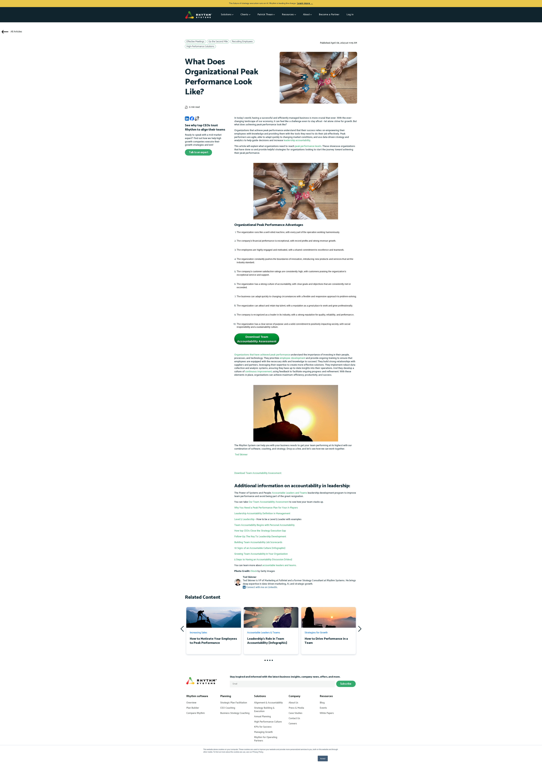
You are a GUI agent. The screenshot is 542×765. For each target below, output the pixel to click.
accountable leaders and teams (279, 565)
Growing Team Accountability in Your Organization (261, 554)
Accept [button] (322, 758)
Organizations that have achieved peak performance (262, 355)
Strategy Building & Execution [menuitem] (264, 709)
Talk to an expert (198, 152)
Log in (350, 15)
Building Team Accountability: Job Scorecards (258, 542)
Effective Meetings (195, 41)
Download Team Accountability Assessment (256, 339)
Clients (244, 15)
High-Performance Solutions (200, 46)
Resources (288, 15)
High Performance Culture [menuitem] (268, 722)
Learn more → (305, 3)
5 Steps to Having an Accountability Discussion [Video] (263, 560)
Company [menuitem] (294, 696)
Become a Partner (329, 15)
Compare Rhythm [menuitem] (195, 713)
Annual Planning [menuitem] (262, 716)
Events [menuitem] (323, 708)
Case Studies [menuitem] (295, 713)
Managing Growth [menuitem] (263, 732)
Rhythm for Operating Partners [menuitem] (265, 739)
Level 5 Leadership (244, 519)
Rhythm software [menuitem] (197, 696)
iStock (254, 571)
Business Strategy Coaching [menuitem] (235, 713)
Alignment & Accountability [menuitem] (268, 703)
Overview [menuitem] (191, 703)
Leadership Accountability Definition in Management (262, 514)
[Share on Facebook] (192, 119)
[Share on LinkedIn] (187, 119)
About (306, 15)
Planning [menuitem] (225, 696)
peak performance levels (308, 146)
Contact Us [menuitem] (294, 718)
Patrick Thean (265, 15)
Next (360, 628)
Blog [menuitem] (322, 703)
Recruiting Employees (242, 41)
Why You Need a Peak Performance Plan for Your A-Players (266, 508)
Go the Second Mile (218, 41)
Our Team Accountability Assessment (268, 502)
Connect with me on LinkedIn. (261, 587)
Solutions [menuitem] (260, 696)
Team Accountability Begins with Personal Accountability (264, 525)
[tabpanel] (213, 630)
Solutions (226, 15)
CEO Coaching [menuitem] (227, 708)
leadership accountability (297, 140)
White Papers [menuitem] (327, 713)
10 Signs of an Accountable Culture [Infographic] (259, 548)
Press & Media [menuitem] (296, 708)
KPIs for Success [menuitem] (263, 727)
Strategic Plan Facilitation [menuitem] (233, 703)
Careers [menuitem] (293, 723)
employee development (292, 358)
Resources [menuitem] (326, 696)
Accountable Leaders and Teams (289, 493)
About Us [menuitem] (293, 703)
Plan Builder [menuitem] (192, 708)
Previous (182, 629)
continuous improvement (258, 372)
